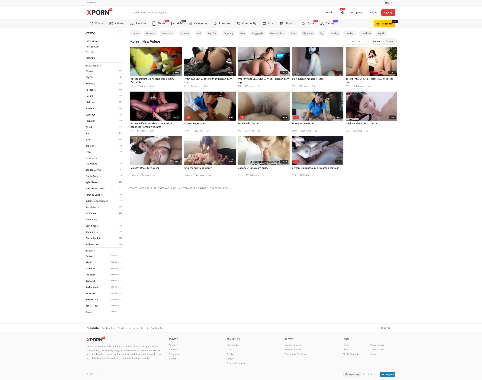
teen (242, 33)
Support (374, 354)
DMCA (346, 349)
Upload (230, 358)
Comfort (377, 41)
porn (293, 33)
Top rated (90, 52)
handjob (349, 33)
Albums (172, 358)
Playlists (230, 354)
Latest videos (91, 41)
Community (232, 345)
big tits (381, 33)
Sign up (388, 12)
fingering (228, 33)
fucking (334, 33)
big (321, 33)
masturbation (276, 33)
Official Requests (351, 354)
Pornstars (90, 58)
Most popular (92, 46)
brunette (185, 33)
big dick (212, 33)
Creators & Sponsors (236, 363)
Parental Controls (292, 349)
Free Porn (91, 3)
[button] (395, 33)
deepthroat (167, 33)
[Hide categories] (120, 33)
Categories (174, 354)
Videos (172, 345)
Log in (373, 12)
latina (136, 33)
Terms (346, 345)
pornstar (150, 33)
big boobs (308, 33)
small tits (366, 33)
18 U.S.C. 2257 (377, 349)
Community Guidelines (295, 354)
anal (199, 33)
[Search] (231, 12)
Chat (229, 349)
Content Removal (292, 345)
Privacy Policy (377, 345)
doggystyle (257, 33)
